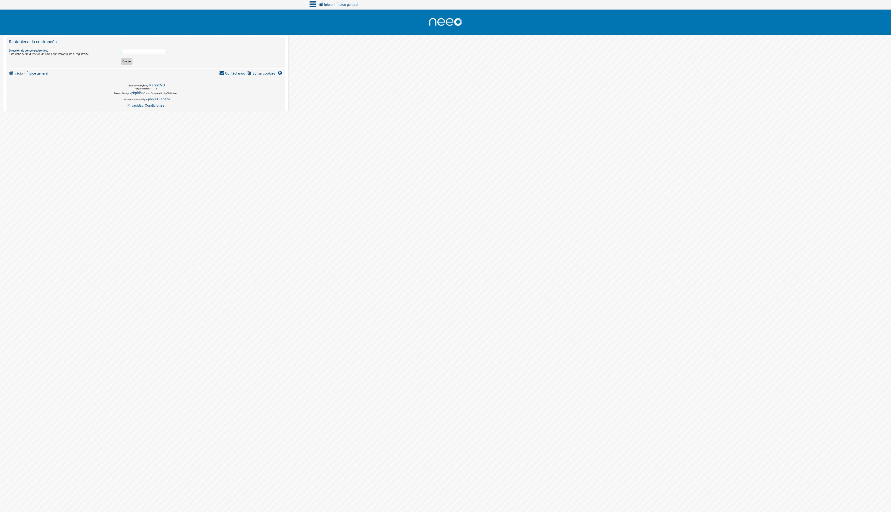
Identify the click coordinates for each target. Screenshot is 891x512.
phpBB (136, 93)
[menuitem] (261, 73)
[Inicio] (445, 22)
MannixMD (156, 85)
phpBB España (159, 99)
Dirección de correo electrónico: (28, 50)
